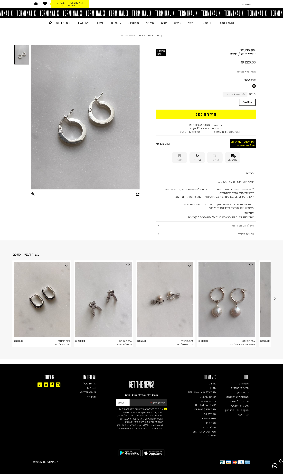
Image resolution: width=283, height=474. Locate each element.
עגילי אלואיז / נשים (184, 344)
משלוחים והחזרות (243, 225)
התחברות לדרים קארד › (227, 131)
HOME (100, 23)
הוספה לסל (206, 114)
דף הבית (159, 35)
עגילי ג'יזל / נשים (124, 344)
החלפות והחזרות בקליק (70, 2)
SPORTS (134, 23)
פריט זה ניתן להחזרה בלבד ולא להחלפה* (208, 199)
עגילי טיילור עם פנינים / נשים (242, 344)
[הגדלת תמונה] (33, 194)
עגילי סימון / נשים (62, 344)
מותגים (150, 23)
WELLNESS (62, 23)
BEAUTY (116, 23)
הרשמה (122, 403)
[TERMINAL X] (141, 13)
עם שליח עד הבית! (70, 5)
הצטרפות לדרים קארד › (189, 131)
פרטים (250, 173)
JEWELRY (83, 23)
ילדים (164, 23)
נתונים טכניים (245, 234)
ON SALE (206, 23)
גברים (177, 23)
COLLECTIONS (145, 35)
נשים (190, 23)
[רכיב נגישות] (280, 461)
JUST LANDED (227, 23)
